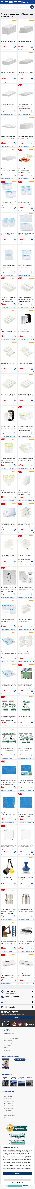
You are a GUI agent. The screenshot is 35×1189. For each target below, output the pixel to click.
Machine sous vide (6, 983)
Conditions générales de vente (11, 1038)
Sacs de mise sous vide (7, 210)
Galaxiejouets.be (8, 1110)
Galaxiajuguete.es (8, 1103)
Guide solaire (7, 1050)
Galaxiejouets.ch (8, 1096)
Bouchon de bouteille (6, 887)
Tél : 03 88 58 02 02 (10, 993)
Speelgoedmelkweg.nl (9, 1108)
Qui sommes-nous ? (9, 1033)
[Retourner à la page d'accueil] (15, 2)
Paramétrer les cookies (17, 1178)
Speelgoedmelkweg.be (9, 1115)
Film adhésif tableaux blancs (8, 855)
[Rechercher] (32, 7)
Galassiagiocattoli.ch (9, 1101)
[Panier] (33, 2)
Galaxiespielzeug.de (9, 1094)
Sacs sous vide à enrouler (24, 629)
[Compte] (29, 2)
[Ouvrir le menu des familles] (2, 2)
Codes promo (7, 1045)
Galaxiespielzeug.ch (9, 1098)
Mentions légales (8, 1040)
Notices (6, 1047)
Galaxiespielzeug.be (9, 1113)
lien (26, 1157)
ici (30, 1168)
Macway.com (7, 1117)
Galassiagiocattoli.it (9, 1106)
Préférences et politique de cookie (12, 1043)
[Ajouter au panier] (14, 46)
